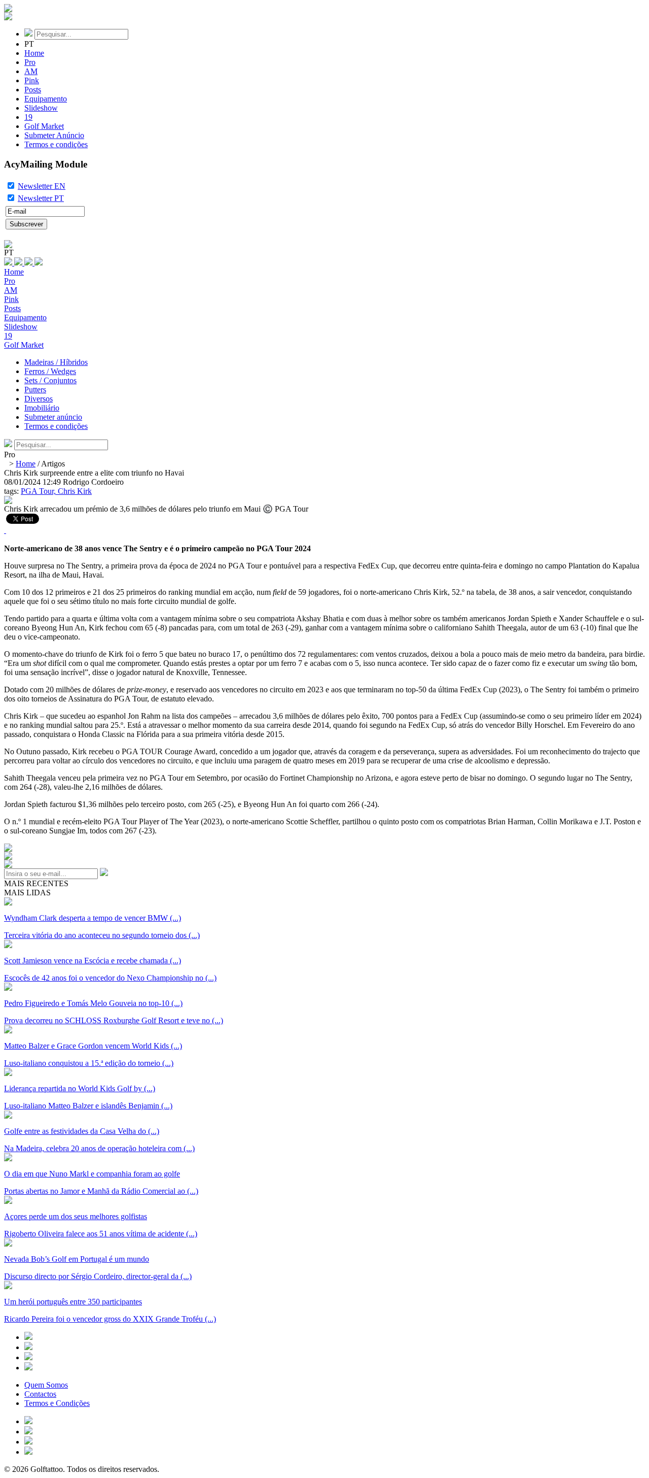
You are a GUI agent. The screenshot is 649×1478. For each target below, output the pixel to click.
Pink (31, 80)
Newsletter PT (41, 198)
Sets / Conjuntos (50, 380)
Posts (32, 89)
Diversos (38, 398)
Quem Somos (46, 1385)
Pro (29, 62)
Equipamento (45, 98)
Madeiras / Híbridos (56, 362)
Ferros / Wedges (50, 371)
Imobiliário (41, 408)
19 (28, 117)
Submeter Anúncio (54, 135)
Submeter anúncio (53, 417)
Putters (35, 389)
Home (34, 53)
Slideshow (41, 108)
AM (31, 71)
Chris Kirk (75, 491)
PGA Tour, (39, 491)
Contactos (40, 1394)
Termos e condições (56, 144)
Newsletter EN (41, 186)
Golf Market (44, 126)
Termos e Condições (57, 1403)
